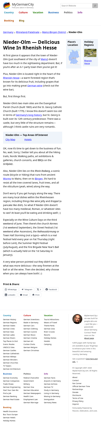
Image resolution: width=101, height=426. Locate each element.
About (74, 377)
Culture (27, 315)
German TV (48, 387)
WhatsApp (12, 289)
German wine (34, 85)
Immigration (49, 399)
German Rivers (9, 338)
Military (27, 384)
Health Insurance (10, 411)
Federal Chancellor (31, 378)
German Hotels (9, 417)
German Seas (8, 332)
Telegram (28, 289)
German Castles (9, 350)
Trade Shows (8, 384)
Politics (27, 373)
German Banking (10, 396)
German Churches (10, 363)
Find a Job (7, 393)
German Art (28, 341)
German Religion (30, 347)
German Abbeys (9, 356)
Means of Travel (50, 322)
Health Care (28, 396)
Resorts (47, 335)
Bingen (39, 178)
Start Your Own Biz (10, 390)
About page (89, 338)
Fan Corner (77, 383)
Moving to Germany (52, 396)
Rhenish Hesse (11, 77)
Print (37, 295)
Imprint (75, 404)
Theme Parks (49, 325)
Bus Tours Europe (10, 414)
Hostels (47, 341)
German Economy (10, 378)
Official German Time (81, 386)
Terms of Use (77, 398)
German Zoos (49, 329)
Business (7, 373)
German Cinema (30, 338)
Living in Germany (51, 393)
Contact (75, 380)
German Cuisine (30, 332)
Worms (7, 178)
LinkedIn (11, 295)
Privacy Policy (77, 401)
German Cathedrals (11, 353)
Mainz (44, 59)
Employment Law (31, 399)
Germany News (50, 402)
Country (7, 315)
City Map (10, 139)
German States (9, 325)
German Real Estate (11, 399)
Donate (75, 392)
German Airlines (50, 384)
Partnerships (77, 389)
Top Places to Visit (10, 341)
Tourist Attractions (51, 319)
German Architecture (11, 369)
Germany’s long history (29, 115)
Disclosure (76, 395)
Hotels (28, 139)
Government (29, 381)
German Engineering (11, 387)
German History (9, 319)
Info (46, 373)
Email (25, 295)
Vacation (48, 315)
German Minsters (10, 359)
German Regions (10, 322)
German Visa (29, 387)
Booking (7, 407)
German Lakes (9, 335)
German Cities (9, 329)
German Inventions (31, 319)
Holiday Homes (50, 338)
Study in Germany (51, 390)
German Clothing (31, 329)
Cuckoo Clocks (29, 344)
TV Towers (7, 366)
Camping (47, 344)
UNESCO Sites (9, 347)
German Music (30, 335)
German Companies (11, 381)
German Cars (29, 325)
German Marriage (31, 402)
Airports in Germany (52, 381)
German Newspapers (32, 393)
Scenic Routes (9, 344)
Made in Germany (31, 322)
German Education (31, 390)
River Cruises (49, 332)
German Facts (49, 378)
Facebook (53, 289)
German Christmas (31, 350)
